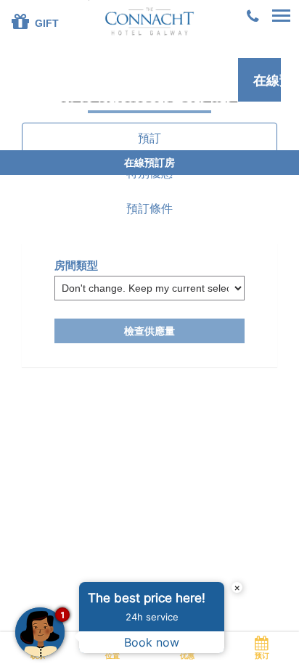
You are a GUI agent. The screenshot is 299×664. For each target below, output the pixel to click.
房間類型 (76, 265)
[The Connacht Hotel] (150, 21)
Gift (45, 23)
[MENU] (281, 17)
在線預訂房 (267, 80)
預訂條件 (149, 208)
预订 (262, 656)
